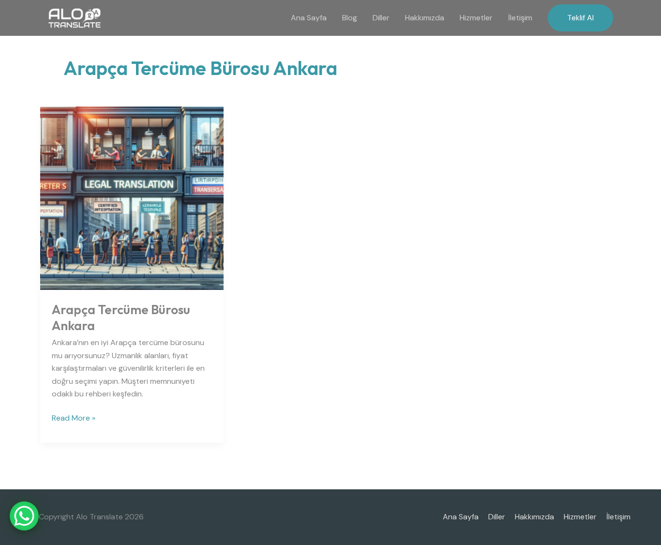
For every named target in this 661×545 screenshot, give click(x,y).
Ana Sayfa (309, 18)
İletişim (520, 18)
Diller (381, 18)
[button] (580, 17)
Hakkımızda (424, 18)
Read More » (73, 417)
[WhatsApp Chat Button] (24, 515)
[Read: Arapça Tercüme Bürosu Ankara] (132, 197)
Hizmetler (476, 18)
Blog (349, 18)
